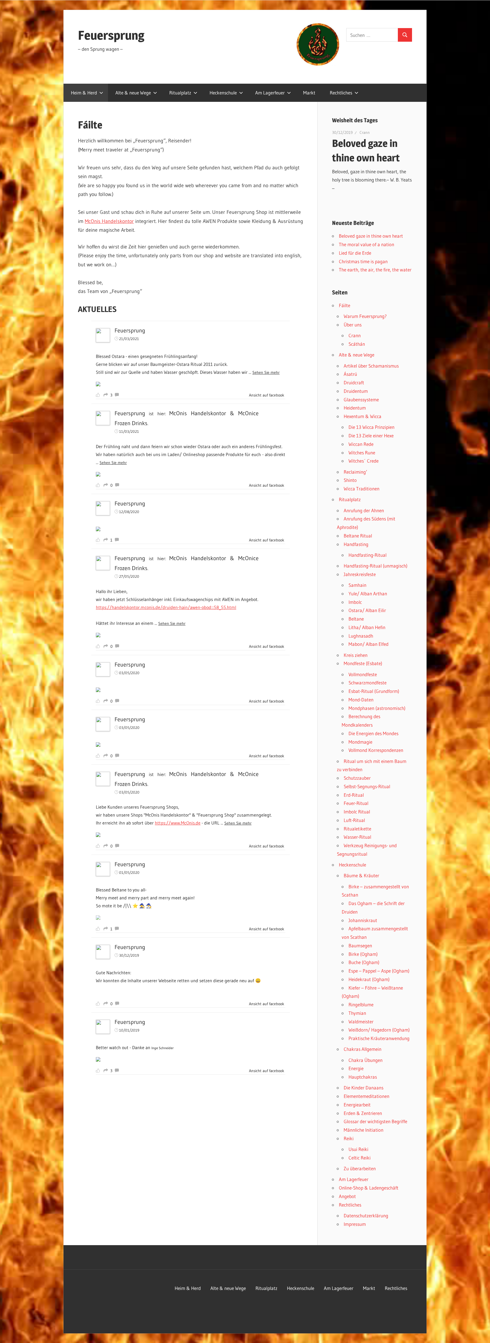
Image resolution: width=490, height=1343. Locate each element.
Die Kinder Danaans (363, 1088)
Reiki (349, 1138)
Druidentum (356, 391)
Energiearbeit (357, 1105)
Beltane (356, 619)
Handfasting (356, 544)
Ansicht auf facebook (266, 395)
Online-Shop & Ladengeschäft (368, 1188)
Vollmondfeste (363, 674)
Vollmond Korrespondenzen (376, 750)
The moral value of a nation (366, 244)
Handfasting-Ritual (367, 555)
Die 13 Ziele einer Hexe (371, 435)
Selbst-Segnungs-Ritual (367, 786)
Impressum (355, 1224)
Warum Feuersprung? (365, 316)
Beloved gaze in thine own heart (371, 236)
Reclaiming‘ (355, 472)
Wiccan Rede (361, 444)
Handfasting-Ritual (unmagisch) (375, 566)
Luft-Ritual (354, 820)
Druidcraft (354, 382)
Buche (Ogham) (364, 962)
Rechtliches (341, 93)
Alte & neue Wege (133, 93)
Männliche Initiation (363, 1130)
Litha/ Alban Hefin (367, 627)
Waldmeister (361, 1021)
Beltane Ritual (358, 536)
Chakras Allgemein (362, 1049)
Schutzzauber (357, 778)
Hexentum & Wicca (362, 416)
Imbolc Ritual (357, 812)
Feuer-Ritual (356, 803)
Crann (365, 132)
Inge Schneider (162, 1048)
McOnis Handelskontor (109, 221)
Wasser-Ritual (357, 837)
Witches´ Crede (364, 461)
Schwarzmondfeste (367, 683)
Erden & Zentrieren (363, 1113)
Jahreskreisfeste (360, 574)
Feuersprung (111, 35)
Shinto (350, 480)
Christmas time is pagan (363, 261)
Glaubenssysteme (361, 399)
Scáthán (357, 344)
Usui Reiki (358, 1149)
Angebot (347, 1196)
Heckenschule (223, 93)
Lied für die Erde (355, 253)
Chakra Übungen (366, 1060)
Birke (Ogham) (363, 954)
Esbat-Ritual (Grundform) (374, 691)
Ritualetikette (357, 829)
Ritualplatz (180, 93)
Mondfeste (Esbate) (363, 663)
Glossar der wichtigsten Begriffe (375, 1121)
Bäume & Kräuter (361, 875)
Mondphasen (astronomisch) (377, 708)
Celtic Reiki (360, 1158)
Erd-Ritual (354, 795)
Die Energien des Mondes (373, 733)
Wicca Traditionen (361, 489)
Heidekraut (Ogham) (369, 979)
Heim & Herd (84, 93)
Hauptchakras (363, 1077)
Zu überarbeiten (360, 1168)
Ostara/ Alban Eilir (367, 610)
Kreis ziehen (356, 655)
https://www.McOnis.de (177, 823)
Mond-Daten (361, 700)
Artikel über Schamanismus (371, 366)
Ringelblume (361, 1004)
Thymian (357, 1013)
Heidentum (355, 408)
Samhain (357, 585)
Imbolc (355, 602)
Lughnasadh (361, 636)
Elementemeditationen (366, 1096)
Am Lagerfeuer (270, 93)
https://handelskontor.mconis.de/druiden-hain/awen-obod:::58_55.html (166, 607)
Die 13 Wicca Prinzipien (371, 427)
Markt (309, 93)
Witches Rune (362, 453)
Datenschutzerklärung (366, 1215)
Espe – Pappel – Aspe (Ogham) (379, 971)
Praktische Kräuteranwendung (379, 1038)
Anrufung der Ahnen (364, 510)
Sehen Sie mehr (266, 372)
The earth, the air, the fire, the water (375, 270)
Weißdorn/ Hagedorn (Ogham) (379, 1030)
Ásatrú (350, 374)
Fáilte (344, 305)
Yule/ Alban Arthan (368, 593)
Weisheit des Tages (355, 120)
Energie (356, 1068)
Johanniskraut (363, 920)
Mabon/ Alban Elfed (368, 644)
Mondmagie (360, 742)
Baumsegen (360, 945)
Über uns (353, 325)
